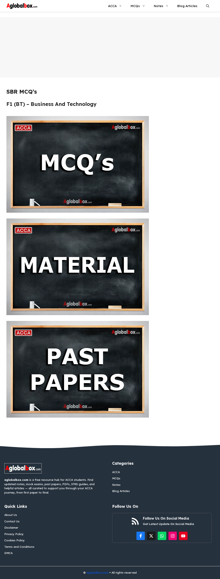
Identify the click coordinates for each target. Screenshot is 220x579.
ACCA (112, 6)
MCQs (135, 6)
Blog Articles (187, 6)
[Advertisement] (110, 47)
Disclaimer (11, 527)
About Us (10, 515)
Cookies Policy (14, 540)
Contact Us (12, 521)
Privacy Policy (14, 534)
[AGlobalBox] (21, 6)
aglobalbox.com (97, 572)
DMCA (8, 553)
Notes (158, 6)
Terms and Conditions (19, 546)
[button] (208, 6)
